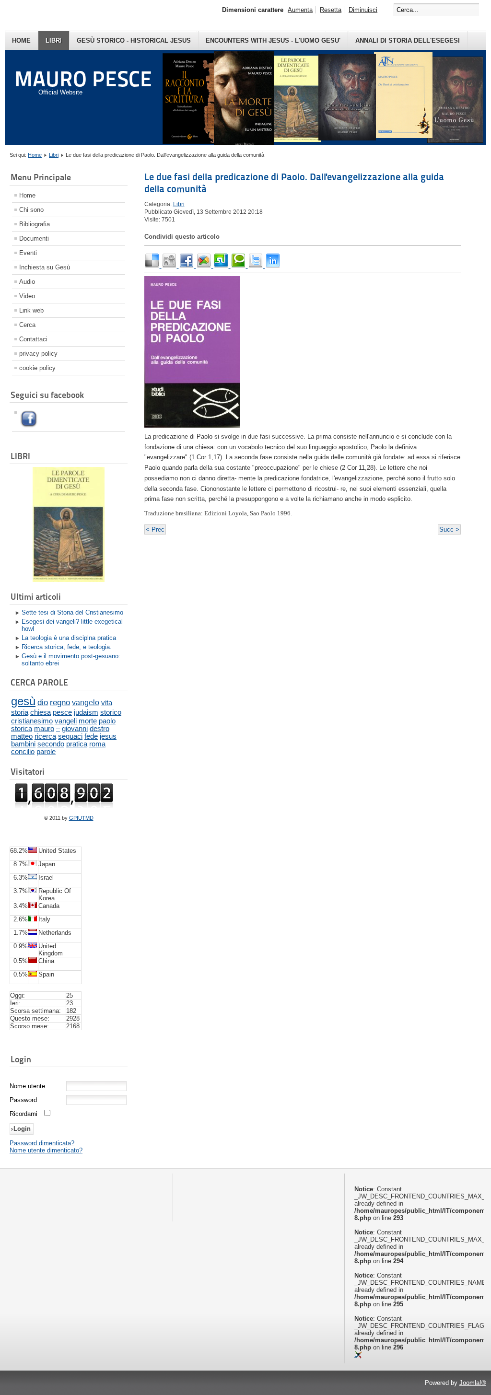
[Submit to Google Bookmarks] (204, 265)
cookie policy (37, 368)
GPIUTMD (81, 818)
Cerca (27, 324)
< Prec (155, 529)
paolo (107, 721)
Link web (31, 310)
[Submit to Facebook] (187, 265)
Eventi (28, 252)
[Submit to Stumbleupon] (222, 265)
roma (97, 744)
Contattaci (33, 339)
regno (60, 702)
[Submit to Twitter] (256, 265)
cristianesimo (32, 721)
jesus (108, 736)
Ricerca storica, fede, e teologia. (67, 647)
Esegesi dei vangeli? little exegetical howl (72, 625)
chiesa (40, 712)
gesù (23, 701)
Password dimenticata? (42, 1143)
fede (91, 736)
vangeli (66, 721)
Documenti (34, 238)
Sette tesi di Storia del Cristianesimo (72, 612)
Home (21, 40)
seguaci (70, 736)
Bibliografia (34, 224)
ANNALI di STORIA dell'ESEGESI (407, 40)
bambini (23, 744)
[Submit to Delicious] (153, 265)
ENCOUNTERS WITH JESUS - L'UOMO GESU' (273, 40)
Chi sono (31, 209)
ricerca (45, 736)
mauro (44, 728)
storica (21, 728)
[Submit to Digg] (170, 265)
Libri (54, 40)
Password (23, 1100)
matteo (22, 736)
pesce (62, 712)
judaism (86, 712)
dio (42, 702)
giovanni (75, 728)
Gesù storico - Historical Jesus (134, 40)
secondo (50, 744)
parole (46, 752)
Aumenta (300, 9)
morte (88, 721)
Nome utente (27, 1086)
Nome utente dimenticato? (46, 1150)
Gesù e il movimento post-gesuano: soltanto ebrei (71, 659)
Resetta (330, 9)
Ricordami (23, 1113)
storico (110, 712)
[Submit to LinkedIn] (273, 265)
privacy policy (38, 353)
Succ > (449, 529)
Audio (27, 281)
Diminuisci (363, 9)
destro (99, 728)
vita (106, 702)
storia (19, 712)
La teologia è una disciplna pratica (69, 637)
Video (27, 296)
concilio (23, 752)
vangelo (85, 702)
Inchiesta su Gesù (44, 267)
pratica (76, 744)
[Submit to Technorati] (239, 265)
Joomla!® (472, 1382)
